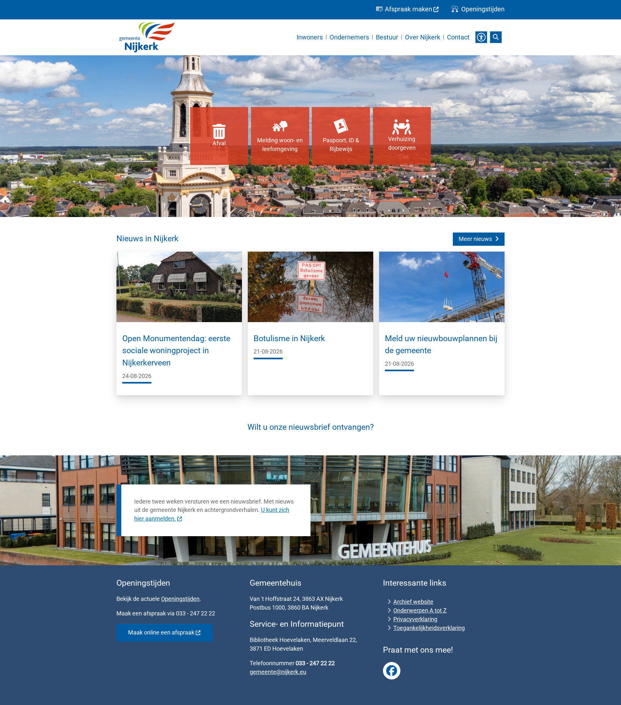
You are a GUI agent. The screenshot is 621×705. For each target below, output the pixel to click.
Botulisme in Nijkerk (289, 338)
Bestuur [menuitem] (387, 37)
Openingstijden (180, 598)
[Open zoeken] (496, 37)
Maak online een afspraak (161, 632)
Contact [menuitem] (458, 37)
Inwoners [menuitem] (310, 37)
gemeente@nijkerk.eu (278, 671)
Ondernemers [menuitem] (349, 37)
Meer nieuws (475, 238)
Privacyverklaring (415, 619)
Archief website (413, 601)
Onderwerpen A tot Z (420, 610)
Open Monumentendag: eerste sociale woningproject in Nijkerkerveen (176, 350)
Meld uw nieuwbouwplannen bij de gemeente (441, 344)
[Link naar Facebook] (391, 670)
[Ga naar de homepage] (146, 37)
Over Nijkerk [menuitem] (422, 37)
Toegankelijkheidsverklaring (429, 627)
